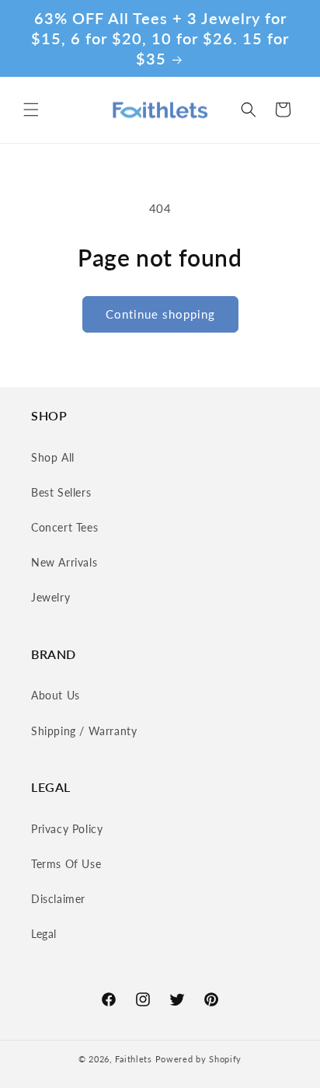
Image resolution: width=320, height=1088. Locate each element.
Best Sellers (61, 492)
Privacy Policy (67, 828)
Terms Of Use (66, 863)
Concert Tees (64, 527)
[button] (31, 109)
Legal (44, 933)
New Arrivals (64, 562)
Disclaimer (58, 898)
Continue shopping (160, 314)
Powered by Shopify (198, 1059)
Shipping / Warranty (84, 731)
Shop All (53, 457)
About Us (55, 695)
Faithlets (133, 1059)
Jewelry (50, 597)
